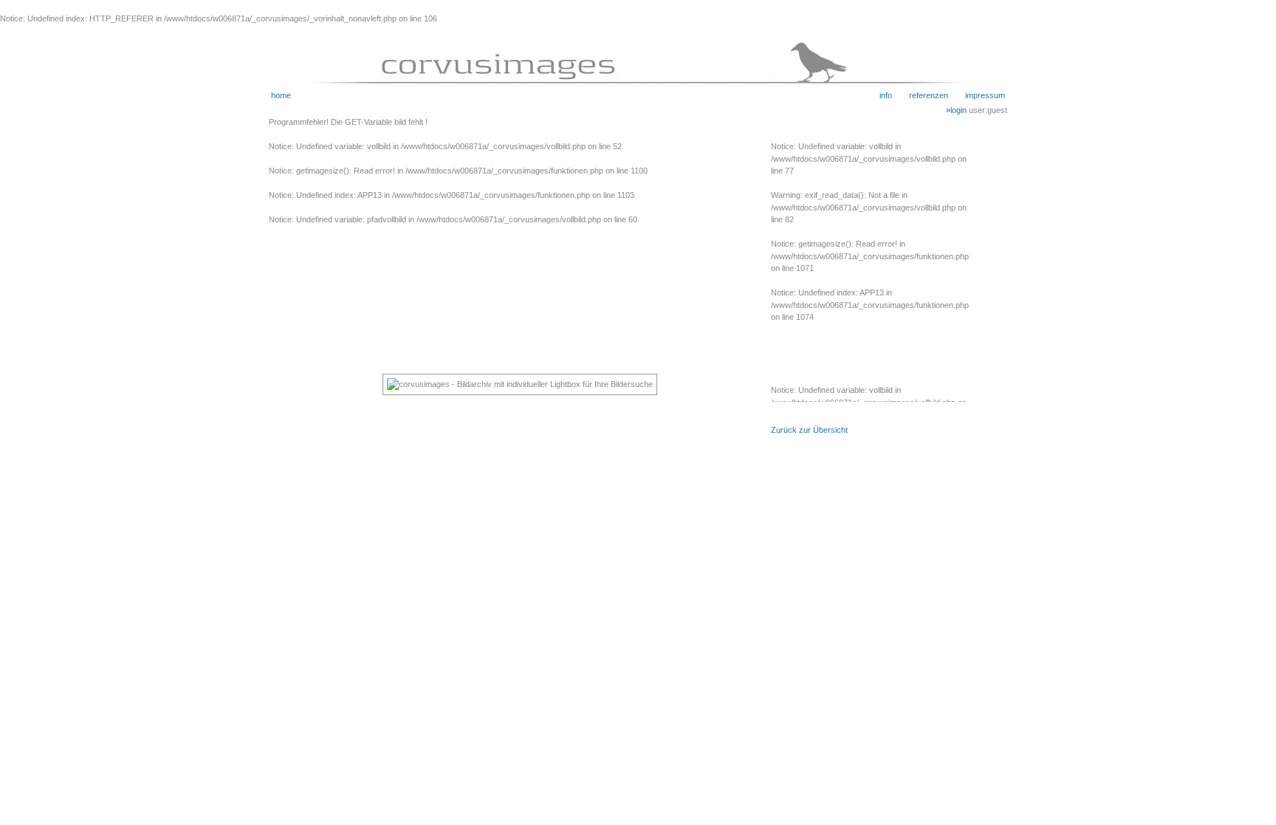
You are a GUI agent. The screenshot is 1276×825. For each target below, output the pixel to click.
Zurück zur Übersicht (809, 429)
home (281, 95)
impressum (976, 95)
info (885, 95)
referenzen (920, 95)
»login (957, 110)
